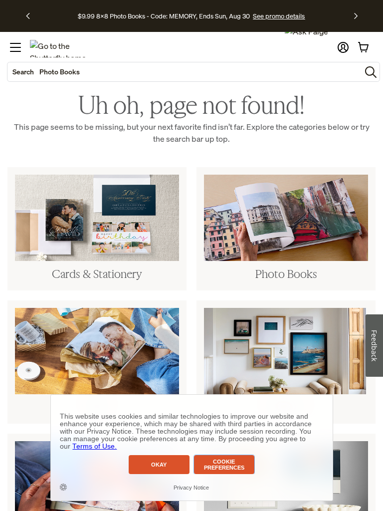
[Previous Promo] (31, 16)
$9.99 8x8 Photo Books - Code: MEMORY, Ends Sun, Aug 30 (164, 15)
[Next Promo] (356, 16)
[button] (343, 47)
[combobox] (184, 71)
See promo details (279, 15)
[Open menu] (15, 47)
